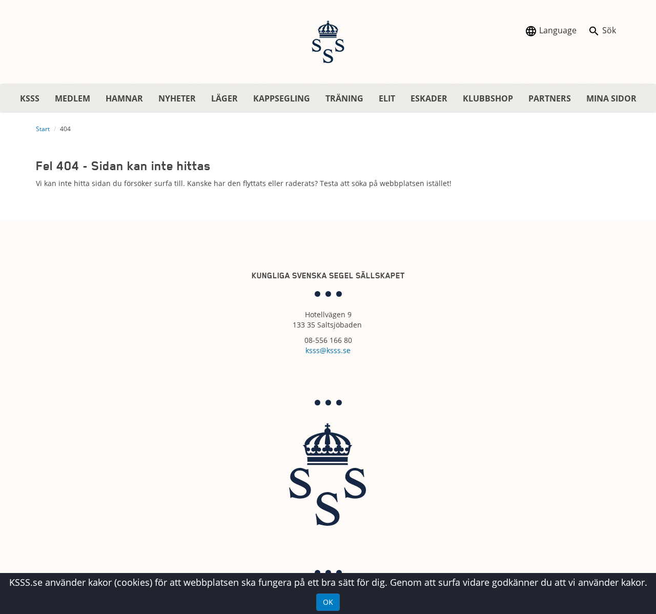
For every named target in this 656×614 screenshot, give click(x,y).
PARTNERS (549, 98)
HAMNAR (124, 98)
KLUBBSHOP (488, 98)
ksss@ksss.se (328, 350)
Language (557, 30)
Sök (608, 30)
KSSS (29, 98)
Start (43, 129)
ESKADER (429, 98)
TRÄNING (344, 98)
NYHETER (177, 98)
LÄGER (224, 98)
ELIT (387, 98)
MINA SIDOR (611, 98)
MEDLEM (72, 98)
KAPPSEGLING (281, 98)
